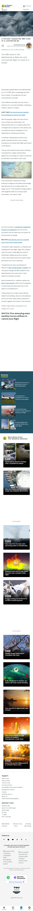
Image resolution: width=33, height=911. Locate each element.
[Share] (2, 45)
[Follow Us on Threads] (21, 840)
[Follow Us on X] (26, 840)
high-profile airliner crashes (18, 268)
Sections (26, 9)
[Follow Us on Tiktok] (17, 840)
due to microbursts (8, 283)
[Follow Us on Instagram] (8, 840)
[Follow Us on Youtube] (13, 840)
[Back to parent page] (4, 8)
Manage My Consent (8, 789)
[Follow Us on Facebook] (4, 840)
